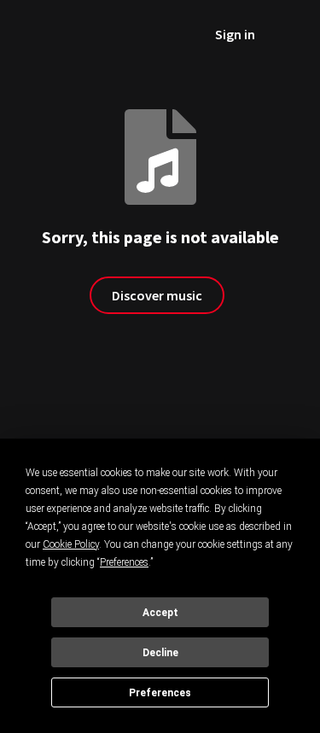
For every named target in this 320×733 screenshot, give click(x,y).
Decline (160, 653)
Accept (160, 613)
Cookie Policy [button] (71, 544)
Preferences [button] (124, 562)
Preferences (160, 693)
